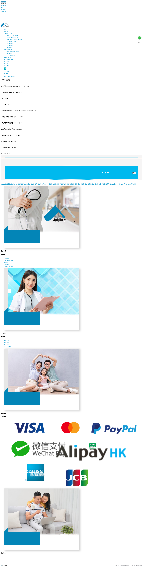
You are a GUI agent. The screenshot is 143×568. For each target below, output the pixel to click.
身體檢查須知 (8, 57)
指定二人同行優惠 (12, 35)
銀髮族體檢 (84, 184)
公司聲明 (6, 264)
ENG (8, 73)
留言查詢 (6, 344)
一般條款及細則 (8, 260)
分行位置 (6, 340)
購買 (134, 172)
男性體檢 (10, 43)
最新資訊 (6, 63)
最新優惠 (6, 61)
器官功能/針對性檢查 (13, 51)
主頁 (5, 29)
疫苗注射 (10, 53)
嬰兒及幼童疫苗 (8, 59)
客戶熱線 (6, 342)
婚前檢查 (10, 47)
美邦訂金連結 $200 (9, 76)
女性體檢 (10, 45)
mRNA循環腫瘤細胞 (7, 184)
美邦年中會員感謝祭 (13, 37)
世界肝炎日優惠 (12, 41)
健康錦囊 (3, 1)
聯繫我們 (6, 65)
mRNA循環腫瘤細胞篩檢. (14, 39)
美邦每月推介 (40, 184)
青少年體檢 (91, 184)
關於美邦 (6, 31)
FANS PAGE (8, 346)
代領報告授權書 (8, 266)
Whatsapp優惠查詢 (140, 42)
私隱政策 (6, 258)
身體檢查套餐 (8, 33)
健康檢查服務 (8, 49)
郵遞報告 (6, 262)
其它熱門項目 (11, 55)
